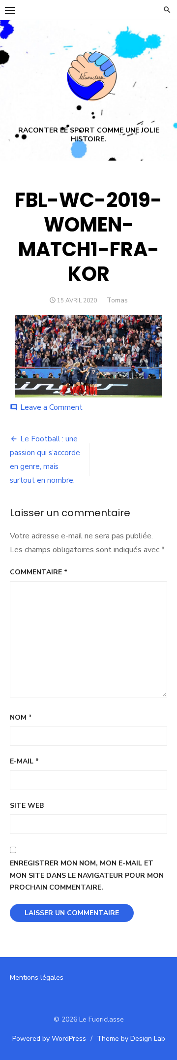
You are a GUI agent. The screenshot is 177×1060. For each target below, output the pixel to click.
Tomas (117, 300)
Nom (21, 717)
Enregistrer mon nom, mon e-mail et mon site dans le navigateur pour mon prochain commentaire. (87, 875)
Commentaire (38, 572)
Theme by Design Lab (131, 1038)
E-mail (24, 761)
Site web (27, 805)
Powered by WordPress (49, 1038)
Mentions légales (36, 977)
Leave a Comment (51, 407)
